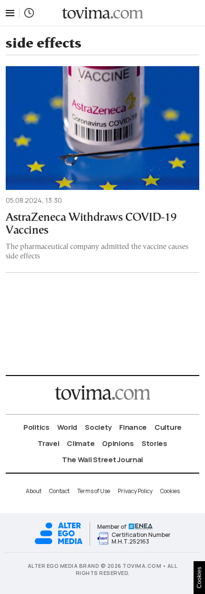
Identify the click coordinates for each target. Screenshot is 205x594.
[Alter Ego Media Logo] (58, 543)
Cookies (170, 491)
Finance (133, 427)
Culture (168, 427)
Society (98, 427)
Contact (59, 491)
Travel (48, 443)
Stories (154, 443)
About (33, 491)
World (67, 427)
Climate (80, 443)
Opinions (118, 443)
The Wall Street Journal (102, 460)
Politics (36, 427)
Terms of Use (93, 491)
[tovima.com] (102, 13)
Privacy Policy (135, 491)
